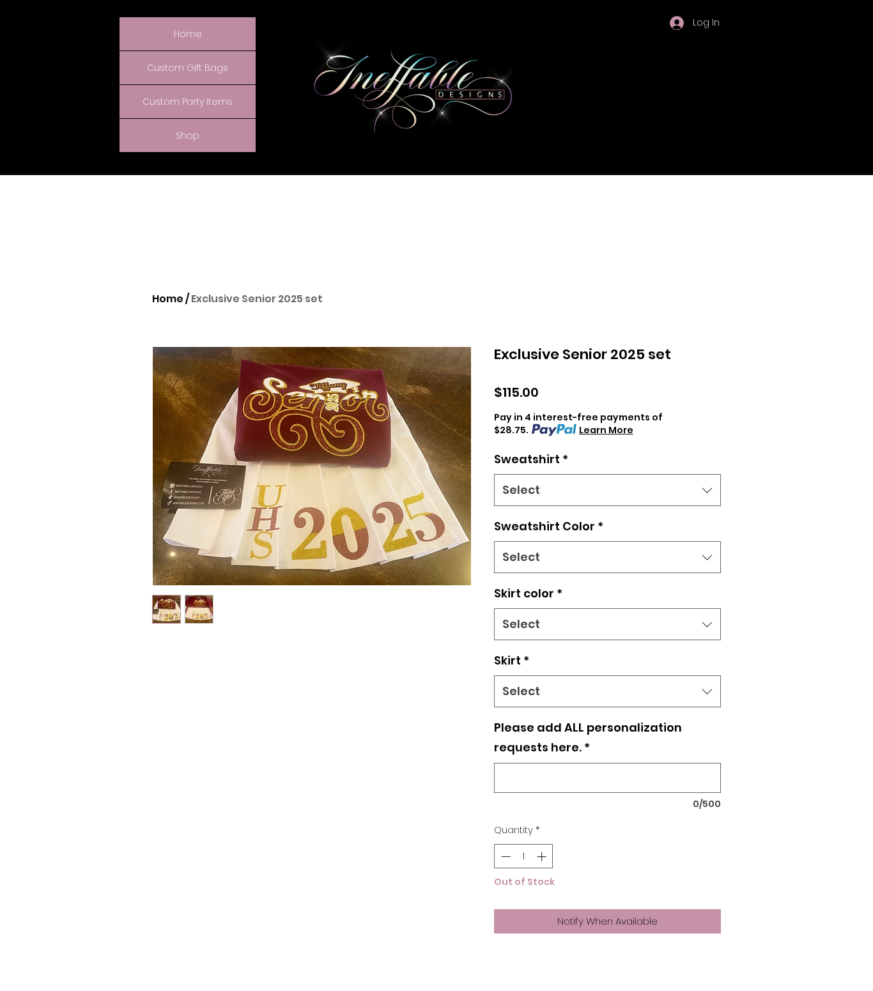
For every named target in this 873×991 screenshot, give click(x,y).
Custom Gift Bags (187, 67)
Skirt (511, 660)
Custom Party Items (188, 101)
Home (188, 33)
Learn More (606, 430)
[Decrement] (504, 856)
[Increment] (543, 856)
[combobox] (607, 490)
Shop (187, 135)
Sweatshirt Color (548, 526)
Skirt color (528, 593)
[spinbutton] (523, 856)
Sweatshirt (531, 459)
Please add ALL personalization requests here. (588, 737)
